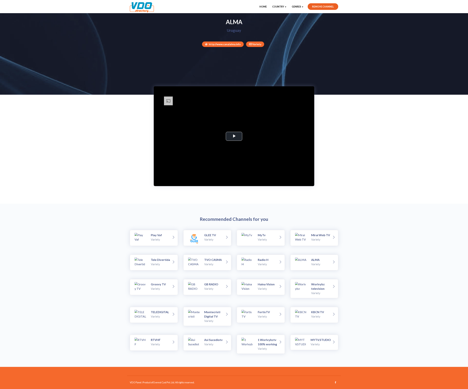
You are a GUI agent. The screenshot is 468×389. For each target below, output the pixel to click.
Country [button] (278, 6)
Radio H (263, 259)
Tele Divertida (160, 259)
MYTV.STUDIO (321, 339)
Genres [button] (296, 6)
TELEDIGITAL (160, 312)
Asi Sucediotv (213, 339)
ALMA (315, 259)
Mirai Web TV (320, 235)
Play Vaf (156, 235)
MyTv (262, 235)
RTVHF (156, 339)
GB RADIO (211, 284)
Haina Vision (266, 284)
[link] (173, 237)
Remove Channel (323, 6)
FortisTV (264, 312)
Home (263, 6)
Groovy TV (158, 284)
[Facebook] (335, 382)
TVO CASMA (213, 259)
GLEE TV (210, 235)
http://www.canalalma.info (224, 44)
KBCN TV (317, 312)
